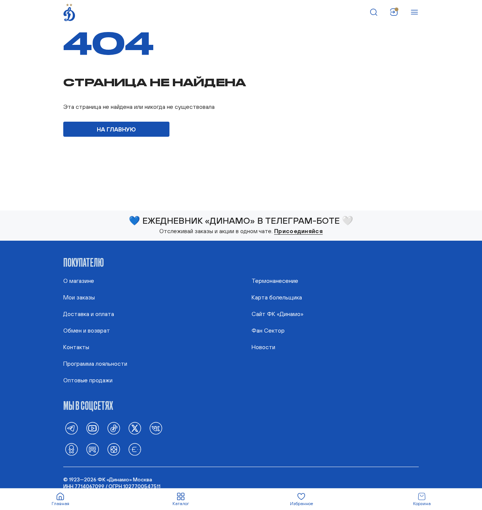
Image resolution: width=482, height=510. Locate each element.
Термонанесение (275, 280)
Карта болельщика (277, 297)
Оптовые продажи (88, 380)
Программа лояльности (95, 363)
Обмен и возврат (86, 330)
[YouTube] (92, 428)
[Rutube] (92, 449)
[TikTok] (113, 428)
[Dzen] (113, 449)
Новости (263, 347)
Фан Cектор (268, 330)
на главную (116, 129)
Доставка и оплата (88, 313)
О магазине (78, 280)
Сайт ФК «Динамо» (278, 313)
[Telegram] (71, 428)
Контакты (76, 347)
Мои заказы (79, 297)
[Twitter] (135, 428)
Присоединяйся (298, 231)
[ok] (71, 449)
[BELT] (135, 449)
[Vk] (156, 428)
